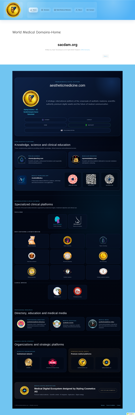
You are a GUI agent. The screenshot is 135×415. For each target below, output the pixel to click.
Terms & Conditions (110, 405)
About (80, 10)
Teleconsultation (69, 130)
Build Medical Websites (64, 10)
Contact (91, 10)
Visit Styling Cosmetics (108, 390)
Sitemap (47, 119)
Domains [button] (46, 10)
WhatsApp (91, 125)
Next (105, 56)
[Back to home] (13, 10)
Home (35, 10)
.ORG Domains (85, 50)
